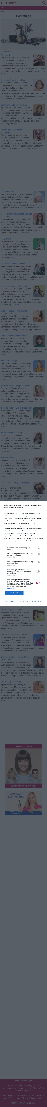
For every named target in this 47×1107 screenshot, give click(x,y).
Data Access (23, 601)
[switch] (38, 554)
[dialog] (23, 553)
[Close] (42, 506)
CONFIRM (14, 593)
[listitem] (23, 548)
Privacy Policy (37, 601)
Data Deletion (10, 601)
